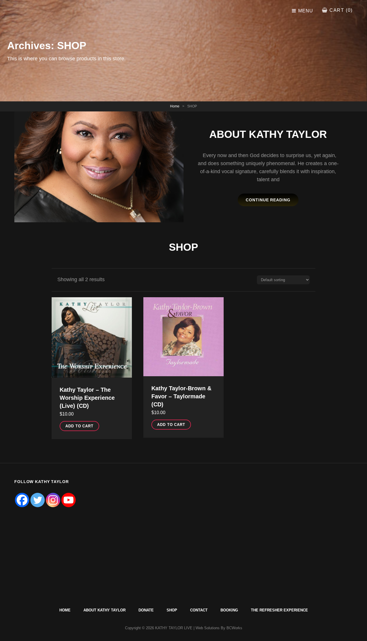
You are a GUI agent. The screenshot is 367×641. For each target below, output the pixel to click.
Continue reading (272, 201)
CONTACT (199, 610)
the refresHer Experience (279, 610)
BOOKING (229, 610)
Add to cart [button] (79, 426)
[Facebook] (22, 500)
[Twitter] (37, 500)
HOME (65, 610)
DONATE (146, 610)
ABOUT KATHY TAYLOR (104, 610)
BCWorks (234, 628)
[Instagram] (53, 500)
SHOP (172, 610)
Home (174, 106)
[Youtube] (68, 500)
